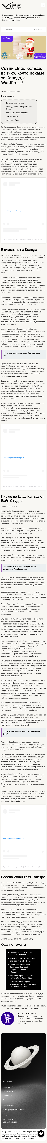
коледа (34, 996)
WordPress (12, 994)
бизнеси (27, 597)
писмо (8, 999)
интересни (5, 671)
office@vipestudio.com (13, 1109)
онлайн (19, 302)
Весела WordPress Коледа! (17, 113)
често (22, 516)
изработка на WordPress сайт (19, 996)
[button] (43, 5)
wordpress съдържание (26, 994)
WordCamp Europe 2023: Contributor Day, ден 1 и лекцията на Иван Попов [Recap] (20, 968)
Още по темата (12, 116)
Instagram (7, 1091)
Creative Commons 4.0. (30, 1008)
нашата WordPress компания (14, 129)
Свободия (40, 15)
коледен (4, 764)
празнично (33, 999)
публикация (25, 418)
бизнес (8, 292)
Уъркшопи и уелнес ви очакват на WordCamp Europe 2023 (22, 976)
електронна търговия (27, 304)
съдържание (6, 263)
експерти (21, 322)
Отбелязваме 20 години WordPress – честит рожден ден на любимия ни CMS (23, 984)
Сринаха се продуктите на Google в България (21, 953)
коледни (39, 381)
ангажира (21, 270)
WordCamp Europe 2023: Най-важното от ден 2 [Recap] (22, 959)
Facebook (7, 1087)
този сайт (22, 1006)
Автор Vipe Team (12, 120)
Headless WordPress (35, 626)
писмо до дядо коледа (20, 999)
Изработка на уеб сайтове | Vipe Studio (18, 15)
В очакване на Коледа (15, 103)
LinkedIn (6, 1095)
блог (37, 994)
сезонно (24, 260)
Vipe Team (30, 1013)
